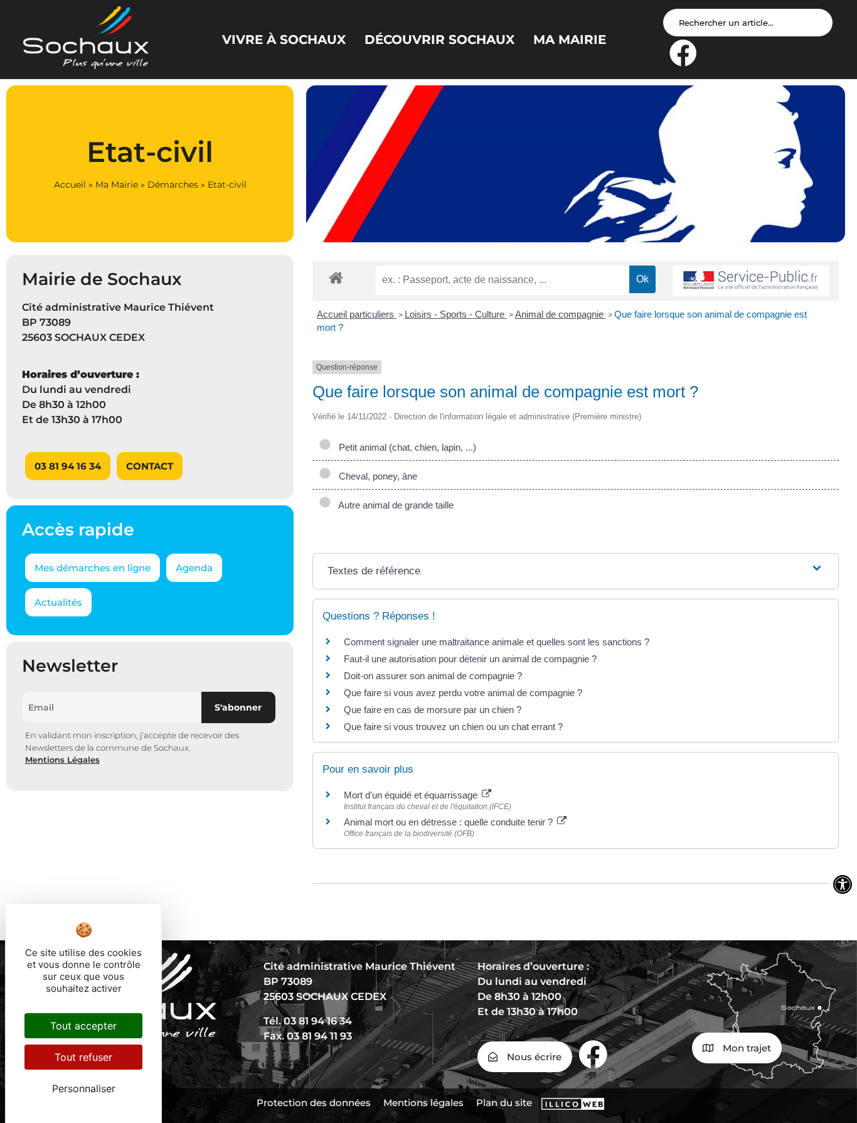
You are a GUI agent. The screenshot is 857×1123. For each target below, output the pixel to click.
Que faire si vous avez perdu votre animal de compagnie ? (463, 692)
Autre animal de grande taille (394, 505)
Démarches (172, 185)
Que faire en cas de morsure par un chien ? (432, 709)
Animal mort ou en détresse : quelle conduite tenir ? (449, 822)
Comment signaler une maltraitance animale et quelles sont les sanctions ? (496, 642)
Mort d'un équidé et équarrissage (412, 795)
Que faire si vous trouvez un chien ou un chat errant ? (453, 726)
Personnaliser (83, 1088)
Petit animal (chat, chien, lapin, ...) (405, 447)
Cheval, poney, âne (375, 476)
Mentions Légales (62, 760)
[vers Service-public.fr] (751, 281)
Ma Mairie (116, 185)
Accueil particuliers (357, 314)
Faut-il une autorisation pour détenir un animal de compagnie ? (470, 658)
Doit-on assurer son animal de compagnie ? (433, 675)
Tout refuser (83, 1057)
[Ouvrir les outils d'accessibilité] (842, 884)
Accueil (70, 185)
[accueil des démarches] (336, 277)
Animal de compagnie (560, 314)
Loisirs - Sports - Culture (456, 314)
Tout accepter (83, 1025)
